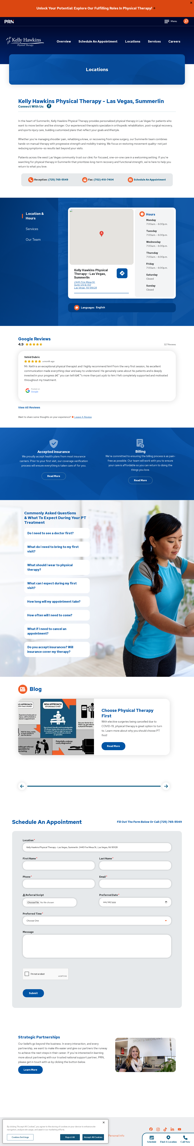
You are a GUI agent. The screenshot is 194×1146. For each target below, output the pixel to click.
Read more (116, 747)
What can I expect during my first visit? (52, 585)
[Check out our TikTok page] (165, 1130)
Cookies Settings (20, 1137)
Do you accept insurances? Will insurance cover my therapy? (50, 649)
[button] (186, 20)
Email (102, 876)
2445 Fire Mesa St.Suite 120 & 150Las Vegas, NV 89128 (85, 284)
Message (28, 932)
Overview (64, 41)
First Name (29, 858)
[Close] (103, 1122)
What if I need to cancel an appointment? (46, 631)
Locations (132, 41)
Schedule (151, 1142)
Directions (122, 278)
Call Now (185, 1142)
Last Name (105, 858)
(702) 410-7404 (104, 179)
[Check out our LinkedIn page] (172, 1130)
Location (28, 840)
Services (154, 41)
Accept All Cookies (93, 1137)
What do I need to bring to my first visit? (53, 549)
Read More (53, 476)
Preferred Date (108, 895)
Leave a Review (83, 417)
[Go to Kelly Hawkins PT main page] (25, 41)
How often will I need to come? (49, 615)
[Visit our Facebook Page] (49, 106)
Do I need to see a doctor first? (50, 533)
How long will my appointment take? (53, 602)
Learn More (30, 1069)
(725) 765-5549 (58, 179)
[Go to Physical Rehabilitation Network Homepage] (13, 23)
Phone (26, 876)
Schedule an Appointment (98, 41)
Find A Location (168, 1142)
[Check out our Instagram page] (158, 1130)
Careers (174, 41)
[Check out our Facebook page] (151, 1130)
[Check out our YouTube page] (179, 1130)
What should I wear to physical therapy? (50, 567)
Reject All (70, 1137)
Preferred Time (32, 913)
